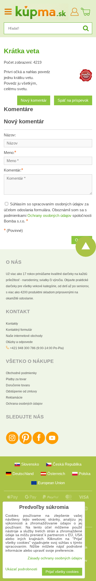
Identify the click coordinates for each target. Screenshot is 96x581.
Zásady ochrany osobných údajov (55, 558)
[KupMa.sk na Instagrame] (12, 443)
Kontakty (12, 323)
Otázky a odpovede (19, 342)
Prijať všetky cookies (62, 572)
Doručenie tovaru (18, 385)
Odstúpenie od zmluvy (21, 391)
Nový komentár (34, 100)
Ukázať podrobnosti (21, 569)
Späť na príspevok (73, 100)
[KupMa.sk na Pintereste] (25, 443)
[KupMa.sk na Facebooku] (39, 443)
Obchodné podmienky (21, 373)
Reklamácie (14, 397)
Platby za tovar (16, 379)
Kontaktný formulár (19, 330)
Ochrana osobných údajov (24, 403)
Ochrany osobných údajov (49, 216)
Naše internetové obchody (24, 336)
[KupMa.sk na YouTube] (52, 443)
